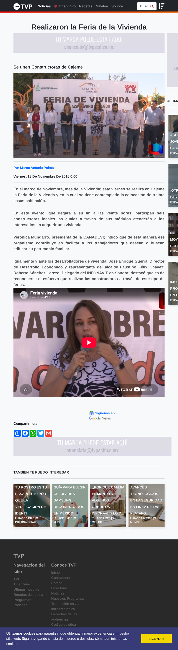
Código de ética (63, 624)
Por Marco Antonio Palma (33, 168)
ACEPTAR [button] (156, 638)
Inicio (55, 572)
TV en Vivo (66, 6)
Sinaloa (102, 6)
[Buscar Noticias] (152, 6)
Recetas (85, 6)
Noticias (44, 6)
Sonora (117, 6)
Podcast (20, 605)
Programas (22, 600)
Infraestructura (63, 609)
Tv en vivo (21, 584)
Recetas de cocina (28, 594)
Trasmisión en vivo (66, 604)
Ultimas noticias (26, 589)
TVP (16, 579)
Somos (57, 583)
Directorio (59, 588)
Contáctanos (61, 578)
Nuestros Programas (68, 598)
